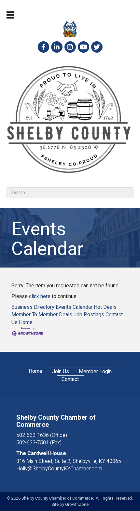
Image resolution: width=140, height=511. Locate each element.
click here (39, 296)
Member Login (95, 371)
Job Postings (89, 315)
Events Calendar (74, 307)
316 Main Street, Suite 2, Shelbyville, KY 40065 (68, 461)
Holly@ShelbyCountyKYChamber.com (59, 469)
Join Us (60, 371)
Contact (70, 379)
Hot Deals (105, 307)
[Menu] (10, 15)
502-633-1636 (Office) (41, 435)
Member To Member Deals (41, 315)
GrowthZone (77, 504)
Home (26, 322)
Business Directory (32, 307)
